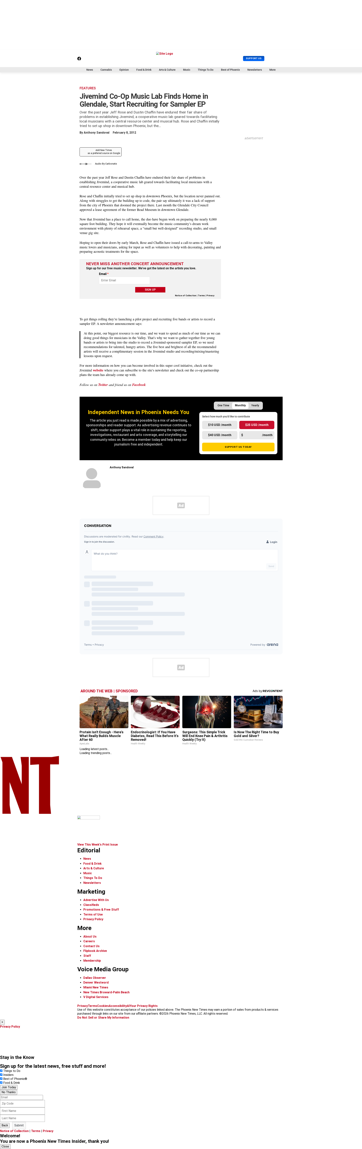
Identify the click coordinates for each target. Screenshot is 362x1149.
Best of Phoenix (230, 69)
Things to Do (11, 1071)
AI (128, 1006)
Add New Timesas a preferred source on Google (104, 152)
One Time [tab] (223, 405)
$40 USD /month (219, 435)
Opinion (124, 69)
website (98, 370)
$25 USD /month (256, 425)
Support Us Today (238, 446)
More (272, 69)
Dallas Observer (94, 978)
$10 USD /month (219, 425)
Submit (19, 1125)
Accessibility (118, 1006)
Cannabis (106, 69)
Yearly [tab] (255, 405)
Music (186, 69)
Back (5, 1125)
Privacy (210, 295)
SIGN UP (150, 289)
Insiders (8, 1075)
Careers (89, 941)
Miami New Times (95, 987)
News (89, 69)
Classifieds (91, 905)
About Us (90, 936)
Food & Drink (143, 69)
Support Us (254, 58)
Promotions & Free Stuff (101, 909)
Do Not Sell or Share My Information (103, 1017)
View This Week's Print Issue (97, 844)
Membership (92, 960)
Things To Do (205, 69)
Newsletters (254, 69)
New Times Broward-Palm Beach (106, 992)
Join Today (9, 1087)
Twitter (103, 384)
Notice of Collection (185, 295)
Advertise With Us (96, 900)
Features (88, 88)
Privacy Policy (93, 919)
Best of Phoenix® (15, 1079)
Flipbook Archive (95, 951)
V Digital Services (95, 997)
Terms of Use (93, 914)
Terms (201, 295)
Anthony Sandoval (96, 132)
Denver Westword (96, 982)
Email (104, 274)
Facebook (139, 384)
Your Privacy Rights (144, 1006)
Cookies (103, 1006)
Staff (87, 956)
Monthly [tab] (240, 405)
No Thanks (9, 1092)
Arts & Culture (167, 69)
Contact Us (91, 946)
